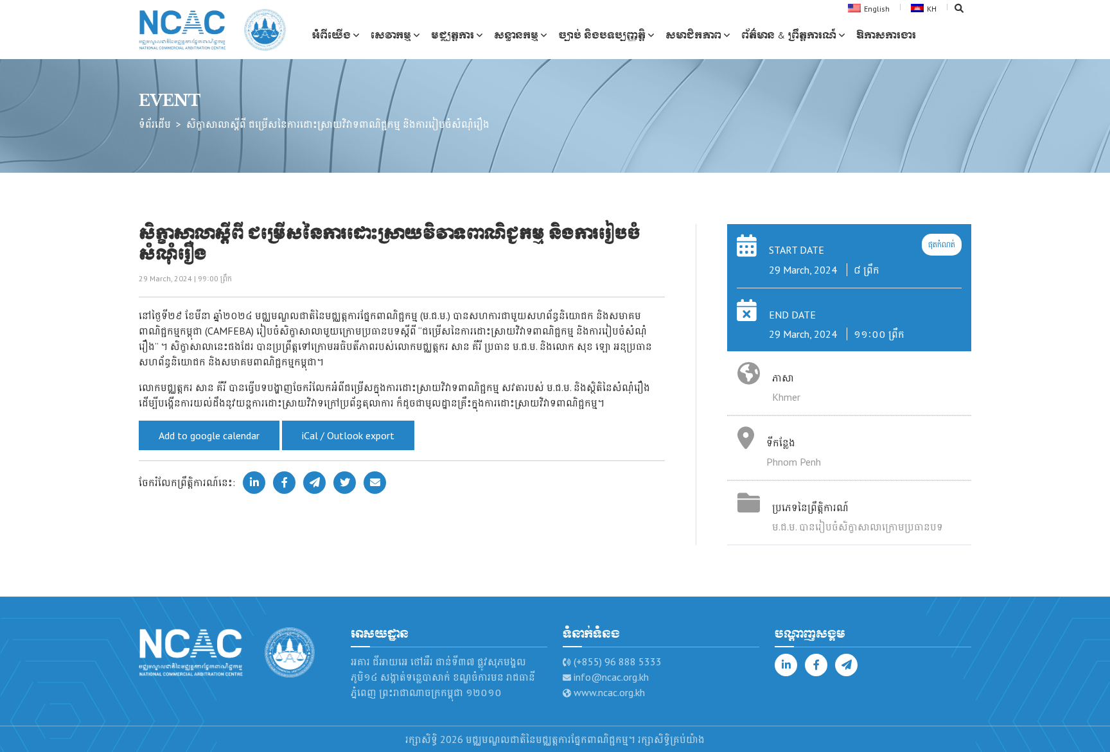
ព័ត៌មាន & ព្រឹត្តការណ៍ (788, 35)
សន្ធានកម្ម (516, 35)
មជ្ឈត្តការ (452, 35)
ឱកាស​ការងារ (886, 35)
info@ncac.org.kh (611, 676)
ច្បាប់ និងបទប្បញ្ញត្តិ (602, 35)
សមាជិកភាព (693, 35)
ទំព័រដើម (155, 124)
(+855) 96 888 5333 (618, 661)
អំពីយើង (331, 35)
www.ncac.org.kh (609, 692)
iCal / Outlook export (348, 435)
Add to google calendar (209, 435)
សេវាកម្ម (391, 35)
